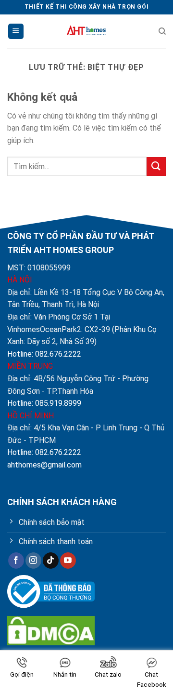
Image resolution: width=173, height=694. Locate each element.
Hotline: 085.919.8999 (44, 403)
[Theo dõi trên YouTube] (68, 560)
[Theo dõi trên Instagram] (33, 560)
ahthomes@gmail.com (44, 464)
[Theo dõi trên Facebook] (16, 560)
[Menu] (16, 32)
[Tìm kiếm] (162, 31)
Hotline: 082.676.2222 (44, 354)
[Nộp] (156, 166)
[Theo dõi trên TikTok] (51, 560)
